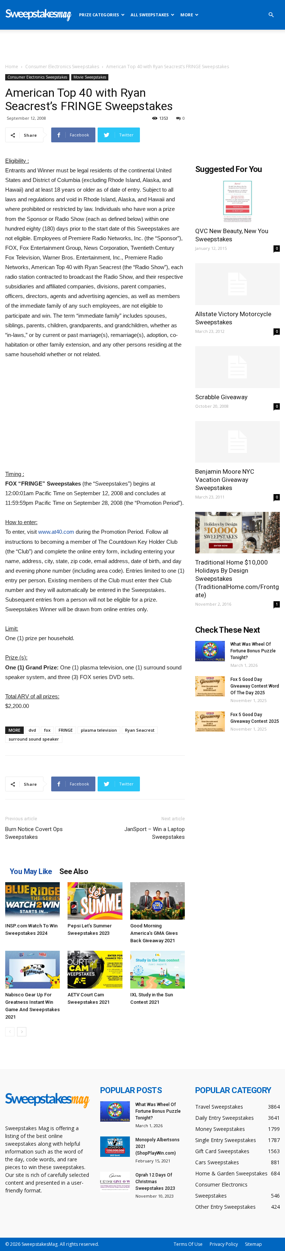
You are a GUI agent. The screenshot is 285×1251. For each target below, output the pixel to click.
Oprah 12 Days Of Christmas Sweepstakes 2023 (155, 1181)
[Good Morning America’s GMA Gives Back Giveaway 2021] (157, 901)
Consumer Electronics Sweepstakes (62, 66)
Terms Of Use (188, 1244)
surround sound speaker (34, 739)
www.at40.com (56, 532)
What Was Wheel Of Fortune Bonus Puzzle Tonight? (253, 651)
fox (47, 730)
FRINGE (66, 730)
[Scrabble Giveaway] (237, 367)
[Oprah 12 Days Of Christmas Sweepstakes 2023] (115, 1182)
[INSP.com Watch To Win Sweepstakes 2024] (32, 901)
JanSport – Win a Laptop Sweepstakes (154, 833)
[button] (271, 15)
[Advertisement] (142, 46)
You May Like (31, 871)
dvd (32, 730)
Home (11, 66)
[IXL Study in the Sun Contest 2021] (157, 969)
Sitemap (253, 1244)
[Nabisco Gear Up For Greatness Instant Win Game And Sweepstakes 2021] (32, 969)
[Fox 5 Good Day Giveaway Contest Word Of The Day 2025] (210, 686)
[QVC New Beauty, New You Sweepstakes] (237, 201)
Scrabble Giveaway (221, 397)
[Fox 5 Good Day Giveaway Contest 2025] (210, 721)
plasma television (99, 730)
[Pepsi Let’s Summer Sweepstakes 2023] (95, 901)
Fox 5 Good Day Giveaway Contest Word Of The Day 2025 (254, 686)
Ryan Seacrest (139, 730)
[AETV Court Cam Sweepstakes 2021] (95, 969)
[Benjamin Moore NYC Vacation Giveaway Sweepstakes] (237, 442)
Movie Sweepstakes (89, 77)
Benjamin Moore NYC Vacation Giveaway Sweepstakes (224, 480)
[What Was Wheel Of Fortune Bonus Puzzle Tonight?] (210, 651)
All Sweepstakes (150, 14)
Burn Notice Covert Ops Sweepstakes (34, 833)
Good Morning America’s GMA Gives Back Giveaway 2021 (154, 933)
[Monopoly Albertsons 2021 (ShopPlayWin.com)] (115, 1146)
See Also (73, 871)
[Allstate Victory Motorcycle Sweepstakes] (237, 284)
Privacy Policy (224, 1244)
